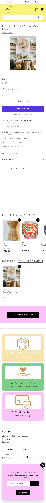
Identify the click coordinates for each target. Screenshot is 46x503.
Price (4, 79)
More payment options (23, 114)
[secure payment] (23, 402)
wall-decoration (30, 261)
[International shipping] (23, 343)
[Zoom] (36, 66)
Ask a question (8, 159)
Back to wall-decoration (25, 315)
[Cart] (37, 9)
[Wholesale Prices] (23, 372)
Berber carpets (7, 439)
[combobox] (23, 17)
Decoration (6, 442)
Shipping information (11, 154)
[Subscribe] (34, 483)
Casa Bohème (7, 33)
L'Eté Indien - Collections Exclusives (15, 436)
